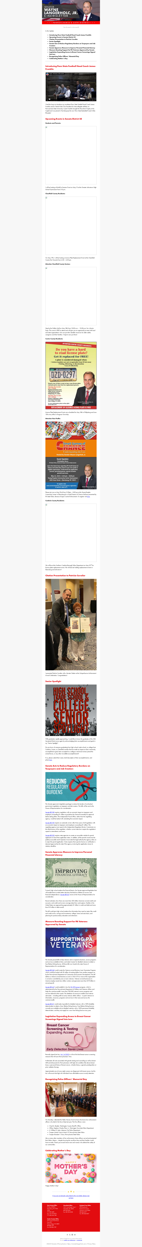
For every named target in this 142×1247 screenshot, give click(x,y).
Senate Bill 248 (49, 970)
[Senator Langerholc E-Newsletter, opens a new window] (71, 12)
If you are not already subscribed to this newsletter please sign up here (71, 1197)
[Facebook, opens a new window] (67, 1235)
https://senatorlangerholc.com (76, 1244)
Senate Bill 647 (64, 895)
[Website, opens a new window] (75, 1235)
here (88, 497)
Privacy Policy (91, 1244)
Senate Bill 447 (50, 987)
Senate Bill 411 (49, 1004)
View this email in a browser (70, 27)
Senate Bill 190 (49, 823)
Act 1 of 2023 (65, 1054)
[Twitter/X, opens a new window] (70, 1235)
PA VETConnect (75, 987)
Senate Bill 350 (49, 835)
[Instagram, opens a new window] (72, 1235)
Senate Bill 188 (49, 812)
